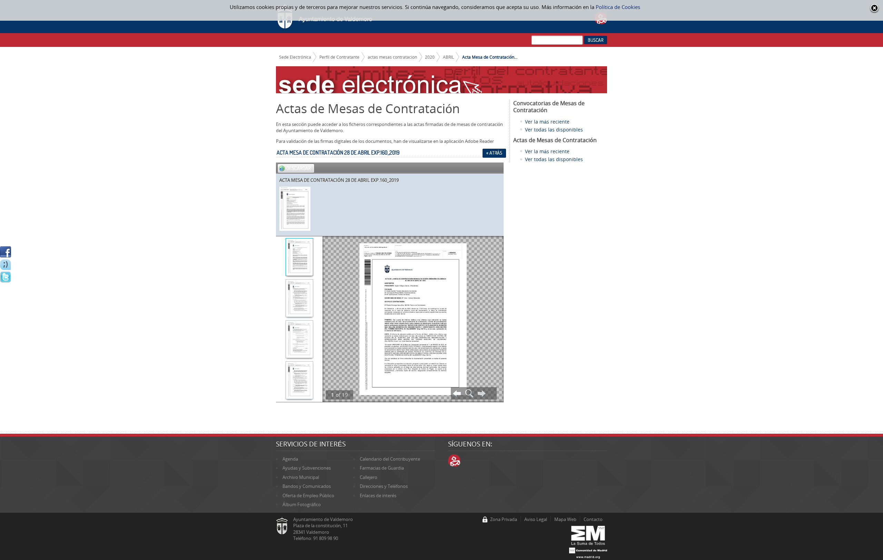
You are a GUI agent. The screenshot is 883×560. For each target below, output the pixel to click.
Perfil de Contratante (339, 57)
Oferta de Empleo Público (308, 495)
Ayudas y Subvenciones (306, 468)
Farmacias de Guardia (382, 468)
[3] (299, 340)
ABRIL (448, 57)
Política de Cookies (618, 6)
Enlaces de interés (378, 495)
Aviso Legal (535, 519)
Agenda (290, 459)
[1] (299, 257)
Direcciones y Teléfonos (384, 486)
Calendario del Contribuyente (390, 459)
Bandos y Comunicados (306, 486)
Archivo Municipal (300, 477)
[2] (299, 298)
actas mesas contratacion (392, 57)
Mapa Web (565, 519)
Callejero (368, 477)
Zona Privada (503, 519)
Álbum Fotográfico (301, 504)
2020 (430, 57)
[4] (299, 381)
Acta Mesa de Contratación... (489, 57)
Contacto (593, 519)
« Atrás (494, 153)
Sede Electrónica (295, 57)
